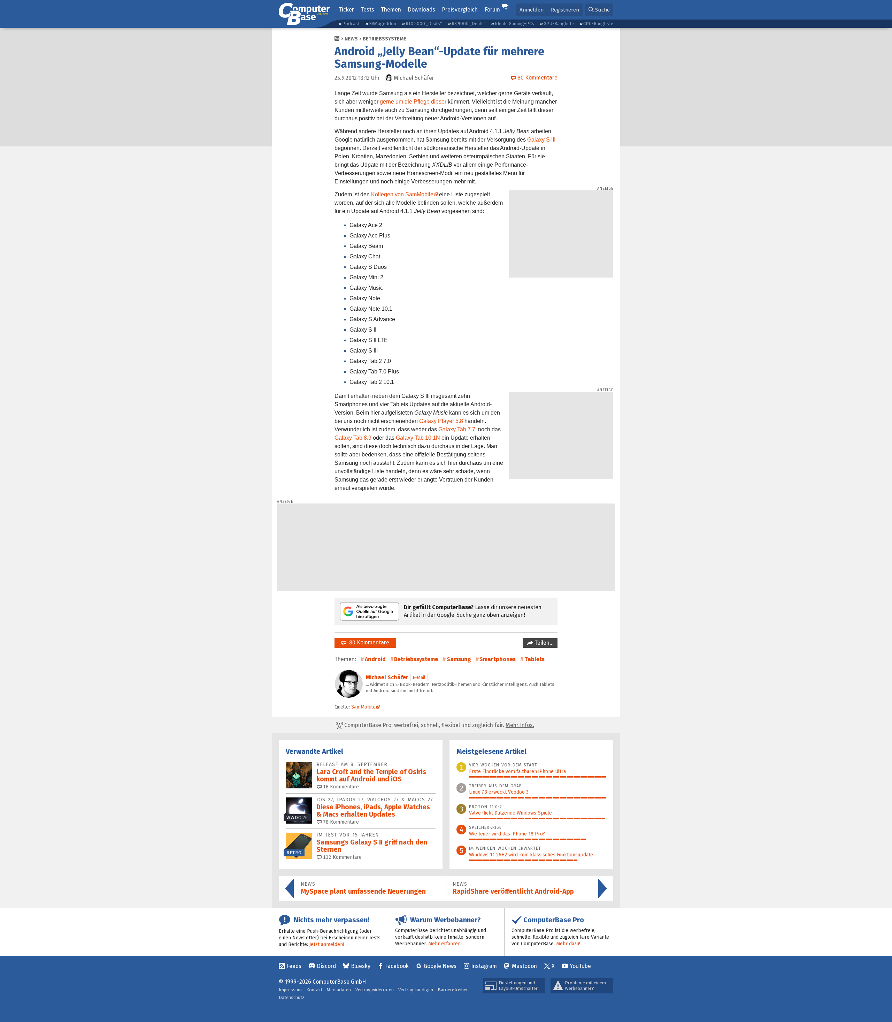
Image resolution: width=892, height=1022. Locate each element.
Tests (367, 9)
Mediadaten (339, 989)
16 (340, 787)
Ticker (346, 9)
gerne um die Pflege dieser (413, 102)
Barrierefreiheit (453, 989)
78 (340, 822)
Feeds (294, 966)
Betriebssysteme (384, 39)
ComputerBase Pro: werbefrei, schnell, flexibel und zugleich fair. (438, 725)
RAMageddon (382, 23)
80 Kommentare (367, 642)
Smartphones (497, 659)
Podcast (351, 23)
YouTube (580, 966)
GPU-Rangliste (559, 23)
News (351, 39)
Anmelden (532, 10)
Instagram (484, 966)
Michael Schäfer (387, 677)
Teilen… (543, 642)
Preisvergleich (460, 9)
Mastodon (524, 966)
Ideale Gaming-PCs (514, 23)
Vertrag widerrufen (374, 989)
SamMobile (363, 707)
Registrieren (565, 10)
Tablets (534, 659)
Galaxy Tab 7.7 (456, 429)
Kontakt (314, 989)
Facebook (397, 966)
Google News (440, 966)
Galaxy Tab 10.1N (418, 438)
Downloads (421, 9)
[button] (599, 9)
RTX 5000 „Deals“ (424, 23)
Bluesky (360, 966)
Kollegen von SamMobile (402, 194)
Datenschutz (292, 997)
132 (342, 857)
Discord (326, 966)
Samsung (459, 659)
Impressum (290, 989)
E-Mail (419, 677)
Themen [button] (391, 9)
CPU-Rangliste (598, 23)
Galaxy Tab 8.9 (352, 438)
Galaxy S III (541, 140)
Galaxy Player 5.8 (441, 421)
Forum (492, 9)
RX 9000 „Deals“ (468, 23)
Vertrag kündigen (415, 989)
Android (375, 659)
